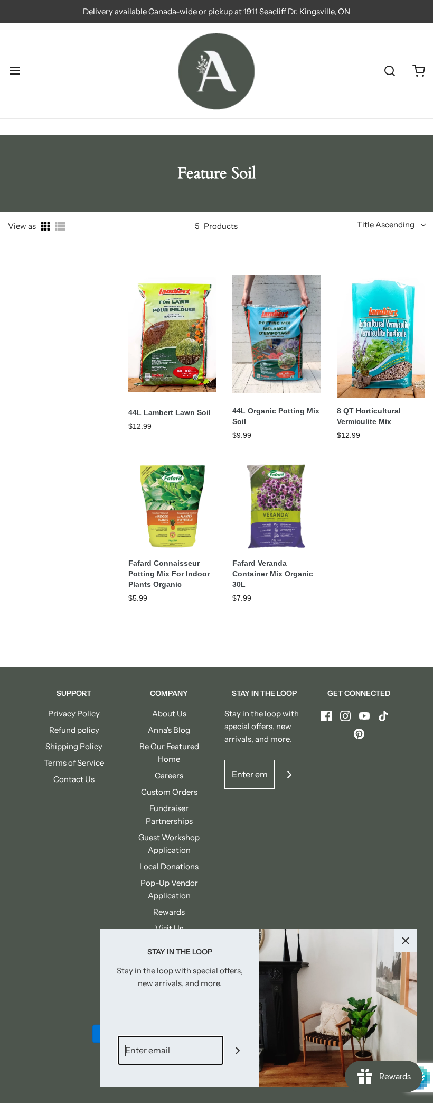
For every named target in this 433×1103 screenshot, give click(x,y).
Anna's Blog (169, 730)
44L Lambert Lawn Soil (169, 412)
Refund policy (74, 730)
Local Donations (169, 866)
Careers (169, 775)
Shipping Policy (73, 746)
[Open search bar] (389, 71)
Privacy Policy (74, 714)
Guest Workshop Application (169, 843)
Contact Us (74, 779)
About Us (169, 714)
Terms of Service (74, 763)
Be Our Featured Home (169, 752)
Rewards (169, 912)
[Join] (289, 774)
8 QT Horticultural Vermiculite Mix (369, 416)
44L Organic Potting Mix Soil (275, 416)
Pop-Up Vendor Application (169, 889)
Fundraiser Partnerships (169, 814)
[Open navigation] (14, 71)
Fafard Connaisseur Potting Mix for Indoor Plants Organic (169, 574)
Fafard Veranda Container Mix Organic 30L (272, 574)
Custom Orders (169, 792)
